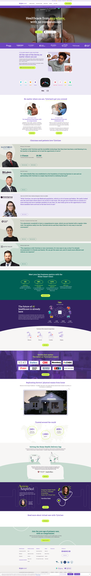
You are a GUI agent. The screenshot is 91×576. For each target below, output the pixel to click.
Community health (39, 3)
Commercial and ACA (22, 551)
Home (29, 561)
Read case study (32, 239)
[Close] (89, 574)
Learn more (32, 133)
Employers (20, 556)
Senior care (29, 558)
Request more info (45, 295)
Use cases (55, 3)
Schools (29, 556)
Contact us (65, 555)
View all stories (45, 374)
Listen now (45, 507)
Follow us (63, 548)
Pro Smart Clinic (38, 553)
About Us (46, 551)
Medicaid (20, 553)
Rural (28, 551)
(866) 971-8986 (69, 0)
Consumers (59, 0)
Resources (64, 0)
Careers (46, 556)
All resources (45, 520)
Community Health (23, 559)
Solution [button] (50, 3)
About (46, 548)
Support (46, 572)
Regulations (70, 572)
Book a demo (68, 3)
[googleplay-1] (59, 568)
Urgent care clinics (31, 553)
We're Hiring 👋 (54, 0)
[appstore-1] (68, 568)
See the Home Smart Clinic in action (28, 67)
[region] (45, 574)
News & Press (47, 553)
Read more (23, 189)
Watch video (24, 239)
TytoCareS (46, 558)
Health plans (46, 3)
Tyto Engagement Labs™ (40, 556)
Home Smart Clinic (39, 551)
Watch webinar (24, 214)
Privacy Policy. (38, 574)
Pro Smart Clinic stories (39, 558)
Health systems (32, 3)
